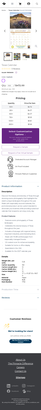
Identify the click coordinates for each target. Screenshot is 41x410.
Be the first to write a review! (20, 341)
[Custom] (3, 80)
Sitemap (20, 377)
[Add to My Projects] (16, 73)
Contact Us (20, 371)
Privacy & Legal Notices (21, 400)
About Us (20, 359)
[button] (8, 56)
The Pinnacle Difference (20, 363)
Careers (20, 367)
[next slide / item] (38, 57)
